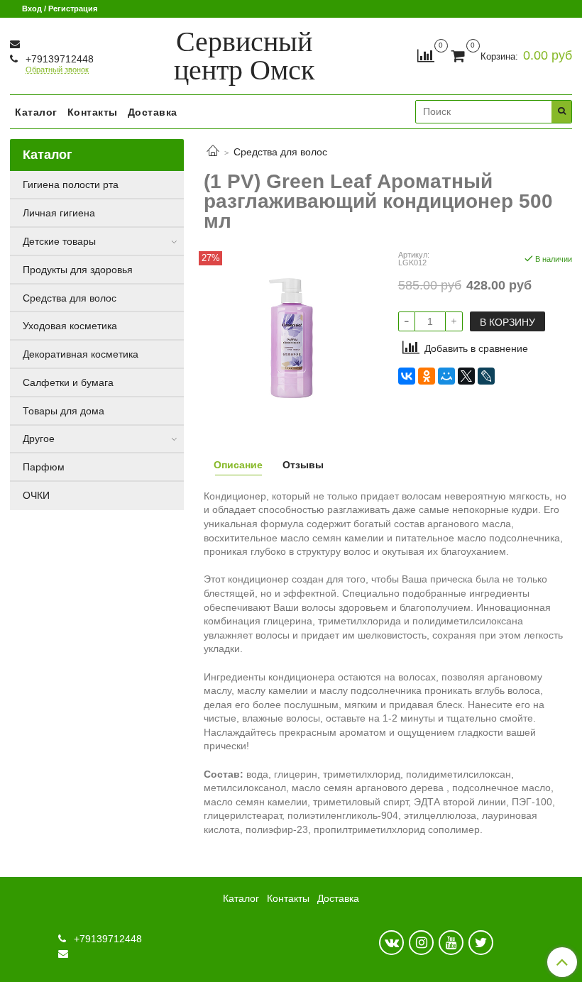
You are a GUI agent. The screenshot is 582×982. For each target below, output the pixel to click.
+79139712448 (58, 59)
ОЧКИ (36, 495)
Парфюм (44, 467)
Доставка (152, 112)
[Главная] (213, 152)
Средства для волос (280, 152)
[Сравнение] (426, 55)
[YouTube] (451, 942)
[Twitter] (480, 942)
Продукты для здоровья (78, 269)
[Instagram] (421, 942)
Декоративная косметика (80, 354)
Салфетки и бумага (68, 382)
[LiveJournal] (486, 376)
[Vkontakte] (391, 942)
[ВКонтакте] (406, 376)
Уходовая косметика (70, 325)
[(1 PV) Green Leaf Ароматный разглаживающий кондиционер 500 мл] (291, 337)
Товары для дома (63, 410)
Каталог (36, 112)
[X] (466, 376)
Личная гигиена (59, 213)
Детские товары (59, 241)
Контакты (92, 112)
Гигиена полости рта (71, 184)
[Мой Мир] (446, 376)
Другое (39, 438)
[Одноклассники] (426, 376)
